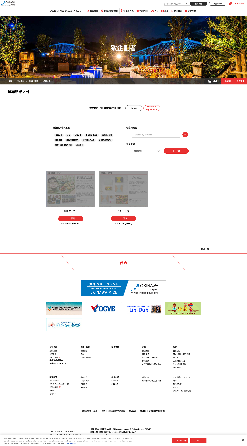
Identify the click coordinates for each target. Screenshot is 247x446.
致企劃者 (178, 11)
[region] (123, 440)
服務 (166, 11)
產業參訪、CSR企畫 (149, 357)
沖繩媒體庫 (54, 387)
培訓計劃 (84, 387)
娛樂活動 (145, 361)
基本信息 (79, 145)
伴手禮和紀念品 (88, 140)
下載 (178, 151)
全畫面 (228, 81)
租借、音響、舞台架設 (181, 354)
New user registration (151, 107)
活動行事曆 (54, 357)
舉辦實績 (84, 384)
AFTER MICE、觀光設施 (151, 364)
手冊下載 (84, 377)
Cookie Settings (180, 440)
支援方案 (192, 11)
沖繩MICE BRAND (58, 363)
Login (134, 108)
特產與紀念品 (178, 367)
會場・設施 (85, 347)
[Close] (243, 440)
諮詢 (103, 411)
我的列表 (218, 4)
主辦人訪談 (85, 381)
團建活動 (145, 351)
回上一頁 (205, 249)
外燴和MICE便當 (105, 140)
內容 (157, 11)
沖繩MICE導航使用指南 (182, 391)
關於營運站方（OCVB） (182, 377)
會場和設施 (128, 11)
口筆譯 (175, 357)
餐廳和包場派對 (92, 135)
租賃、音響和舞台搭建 (63, 145)
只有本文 (240, 81)
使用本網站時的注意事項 (151, 381)
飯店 (68, 135)
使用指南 (198, 4)
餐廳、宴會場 (86, 357)
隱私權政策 (177, 384)
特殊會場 (144, 11)
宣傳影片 (53, 391)
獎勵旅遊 (114, 380)
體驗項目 (58, 140)
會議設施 (59, 135)
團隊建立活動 (107, 135)
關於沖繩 (94, 11)
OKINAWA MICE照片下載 (59, 384)
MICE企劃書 (54, 380)
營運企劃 (176, 351)
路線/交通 (53, 351)
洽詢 (175, 381)
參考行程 (53, 394)
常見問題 (53, 354)
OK (198, 440)
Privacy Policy (70, 443)
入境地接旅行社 (179, 361)
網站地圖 (176, 387)
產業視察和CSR (72, 140)
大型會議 (114, 384)
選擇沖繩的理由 (111, 11)
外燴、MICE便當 (179, 364)
